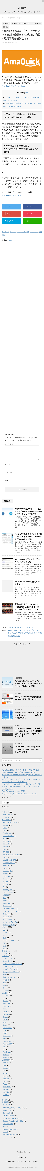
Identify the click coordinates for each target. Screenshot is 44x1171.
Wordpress (7, 1052)
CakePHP (6, 1006)
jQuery (5, 1025)
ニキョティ (7, 935)
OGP (4, 1030)
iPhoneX (6, 846)
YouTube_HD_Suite (10, 1134)
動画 (4, 974)
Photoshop (6, 1036)
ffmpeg (5, 1017)
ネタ (4, 938)
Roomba (6, 873)
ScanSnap (6, 876)
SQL (4, 1049)
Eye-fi (5, 830)
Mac (4, 1070)
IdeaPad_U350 (8, 836)
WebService (7, 1087)
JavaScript (6, 1022)
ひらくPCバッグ (8, 966)
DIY (4, 930)
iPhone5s (6, 841)
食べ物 (5, 988)
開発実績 (5, 1102)
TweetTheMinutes (9, 1129)
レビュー (5, 956)
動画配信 (6, 1057)
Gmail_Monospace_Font (11, 1118)
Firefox (5, 1020)
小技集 (4, 993)
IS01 (4, 849)
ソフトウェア (7, 958)
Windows (6, 1089)
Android (5, 1062)
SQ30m (5, 884)
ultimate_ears (8, 890)
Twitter (5, 1084)
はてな (5, 1097)
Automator (6, 1003)
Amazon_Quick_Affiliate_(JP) (19, 232)
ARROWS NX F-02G (10, 822)
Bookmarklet (34, 232)
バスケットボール (9, 940)
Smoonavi (6, 879)
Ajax (4, 998)
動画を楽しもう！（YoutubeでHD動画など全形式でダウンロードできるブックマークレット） (28, 606)
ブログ (4, 927)
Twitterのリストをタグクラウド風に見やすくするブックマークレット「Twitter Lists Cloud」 (28, 536)
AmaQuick (5, 232)
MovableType (7, 1028)
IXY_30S (6, 852)
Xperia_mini (7, 903)
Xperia (5, 900)
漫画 (4, 985)
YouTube (6, 1092)
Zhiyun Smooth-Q (9, 908)
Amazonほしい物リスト (11, 195)
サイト (7, 480)
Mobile (5, 1073)
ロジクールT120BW (10, 922)
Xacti (4, 898)
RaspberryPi (7, 871)
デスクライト (7, 961)
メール (8, 473)
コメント (9, 444)
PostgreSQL (7, 1041)
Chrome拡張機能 (9, 1116)
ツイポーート (7, 1137)
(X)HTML (6, 995)
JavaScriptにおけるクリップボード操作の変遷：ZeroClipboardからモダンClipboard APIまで (28, 683)
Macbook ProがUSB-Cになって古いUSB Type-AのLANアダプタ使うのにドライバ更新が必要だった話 (25, 633)
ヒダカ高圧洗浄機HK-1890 (12, 964)
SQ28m (5, 881)
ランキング (7, 817)
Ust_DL (5, 1132)
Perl (4, 1033)
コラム (5, 932)
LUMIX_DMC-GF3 (9, 860)
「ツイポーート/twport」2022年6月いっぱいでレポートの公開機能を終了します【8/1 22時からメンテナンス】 (21, 786)
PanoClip (6, 865)
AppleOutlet (7, 1110)
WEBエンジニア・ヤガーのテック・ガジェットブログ (22, 1162)
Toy (4, 887)
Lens (4, 857)
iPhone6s (6, 844)
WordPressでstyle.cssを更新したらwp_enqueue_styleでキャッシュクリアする (28, 749)
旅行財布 (6, 980)
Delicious (6, 1011)
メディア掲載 (7, 814)
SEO (4, 1047)
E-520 (5, 828)
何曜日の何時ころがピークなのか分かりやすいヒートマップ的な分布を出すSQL (28, 715)
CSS (4, 1009)
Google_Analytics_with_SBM (13, 1121)
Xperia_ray (7, 906)
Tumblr (5, 1081)
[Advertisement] (22, 337)
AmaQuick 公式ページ (23, 1152)
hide (26, 93)
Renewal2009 (8, 1044)
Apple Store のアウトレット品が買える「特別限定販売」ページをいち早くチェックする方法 (28, 511)
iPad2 (5, 838)
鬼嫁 (4, 949)
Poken (5, 868)
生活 (4, 946)
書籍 (4, 983)
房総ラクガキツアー (10, 977)
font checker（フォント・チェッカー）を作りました (28, 560)
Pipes (5, 1126)
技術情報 (5, 1060)
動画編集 (6, 1055)
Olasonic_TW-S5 (9, 863)
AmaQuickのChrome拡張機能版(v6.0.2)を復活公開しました (28, 698)
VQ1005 (6, 895)
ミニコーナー (7, 951)
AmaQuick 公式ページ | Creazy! (14, 86)
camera (5, 825)
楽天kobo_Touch (9, 925)
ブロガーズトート (9, 969)
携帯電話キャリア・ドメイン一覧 (20, 627)
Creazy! (22, 7)
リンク (4, 953)
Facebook (6, 1014)
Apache (5, 1001)
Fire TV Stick (7, 833)
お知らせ (5, 812)
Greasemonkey (8, 1124)
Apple (5, 1065)
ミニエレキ (7, 914)
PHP (4, 1038)
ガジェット (6, 820)
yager (11, 240)
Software (6, 1079)
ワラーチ (5, 990)
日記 (4, 943)
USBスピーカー (8, 892)
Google (5, 1068)
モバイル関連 (7, 919)
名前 (7, 465)
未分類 (4, 1100)
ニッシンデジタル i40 (10, 911)
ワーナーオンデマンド (11, 972)
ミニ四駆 (6, 917)
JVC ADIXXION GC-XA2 (11, 855)
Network (6, 1076)
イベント (6, 1095)
